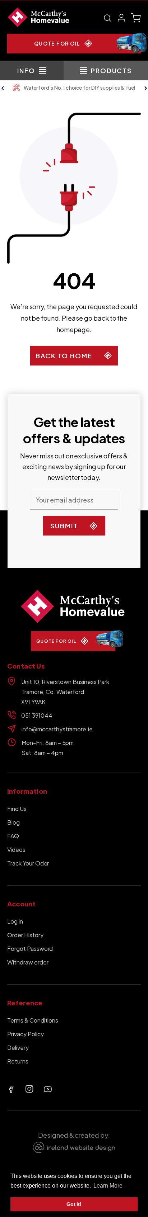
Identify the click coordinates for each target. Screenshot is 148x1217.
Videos (16, 849)
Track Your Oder (28, 863)
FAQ (13, 836)
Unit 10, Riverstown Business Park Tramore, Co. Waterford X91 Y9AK (65, 692)
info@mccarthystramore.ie (57, 729)
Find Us (17, 808)
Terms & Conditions (32, 1020)
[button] (107, 18)
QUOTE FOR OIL (57, 43)
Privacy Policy (25, 1034)
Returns (17, 1061)
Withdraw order (27, 962)
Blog (13, 822)
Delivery (18, 1047)
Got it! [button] (74, 1204)
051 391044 (36, 715)
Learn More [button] (107, 1186)
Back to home (64, 356)
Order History (25, 935)
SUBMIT (64, 526)
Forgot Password (30, 948)
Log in (15, 921)
